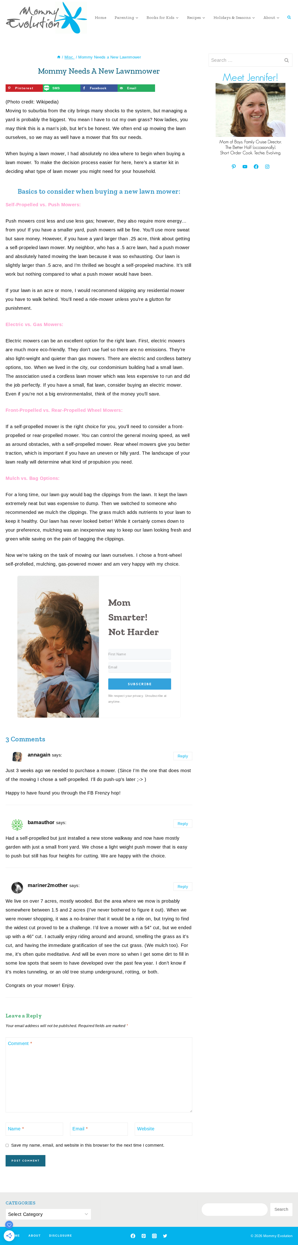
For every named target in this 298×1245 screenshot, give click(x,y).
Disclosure (60, 1235)
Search (281, 1209)
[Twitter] (165, 1236)
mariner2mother (48, 885)
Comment (20, 1043)
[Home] (59, 57)
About (34, 1235)
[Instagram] (154, 1236)
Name (16, 1128)
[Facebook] (133, 1236)
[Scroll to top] (286, 1226)
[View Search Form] (289, 17)
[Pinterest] (143, 1236)
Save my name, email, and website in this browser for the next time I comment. (88, 1145)
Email (80, 1128)
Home (100, 17)
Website (146, 1128)
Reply (183, 756)
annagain (39, 755)
